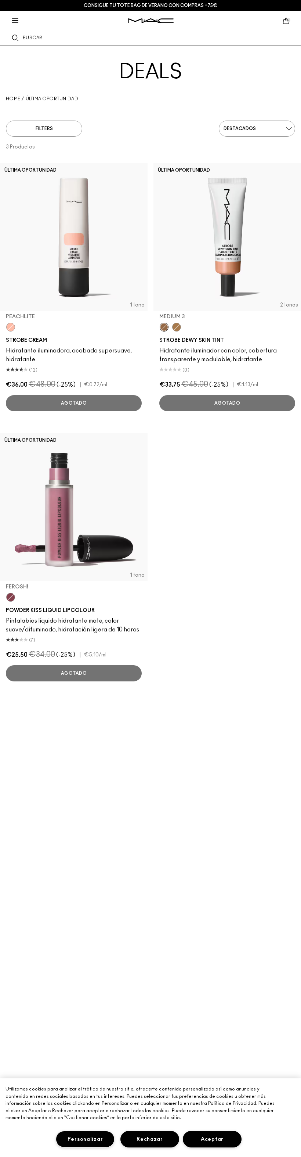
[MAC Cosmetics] (150, 20)
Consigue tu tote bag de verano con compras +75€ (150, 5)
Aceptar (212, 1139)
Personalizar (85, 1139)
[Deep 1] (176, 327)
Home (13, 99)
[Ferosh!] (10, 597)
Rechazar (150, 1139)
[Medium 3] (164, 327)
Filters (44, 128)
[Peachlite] (10, 327)
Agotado (74, 403)
